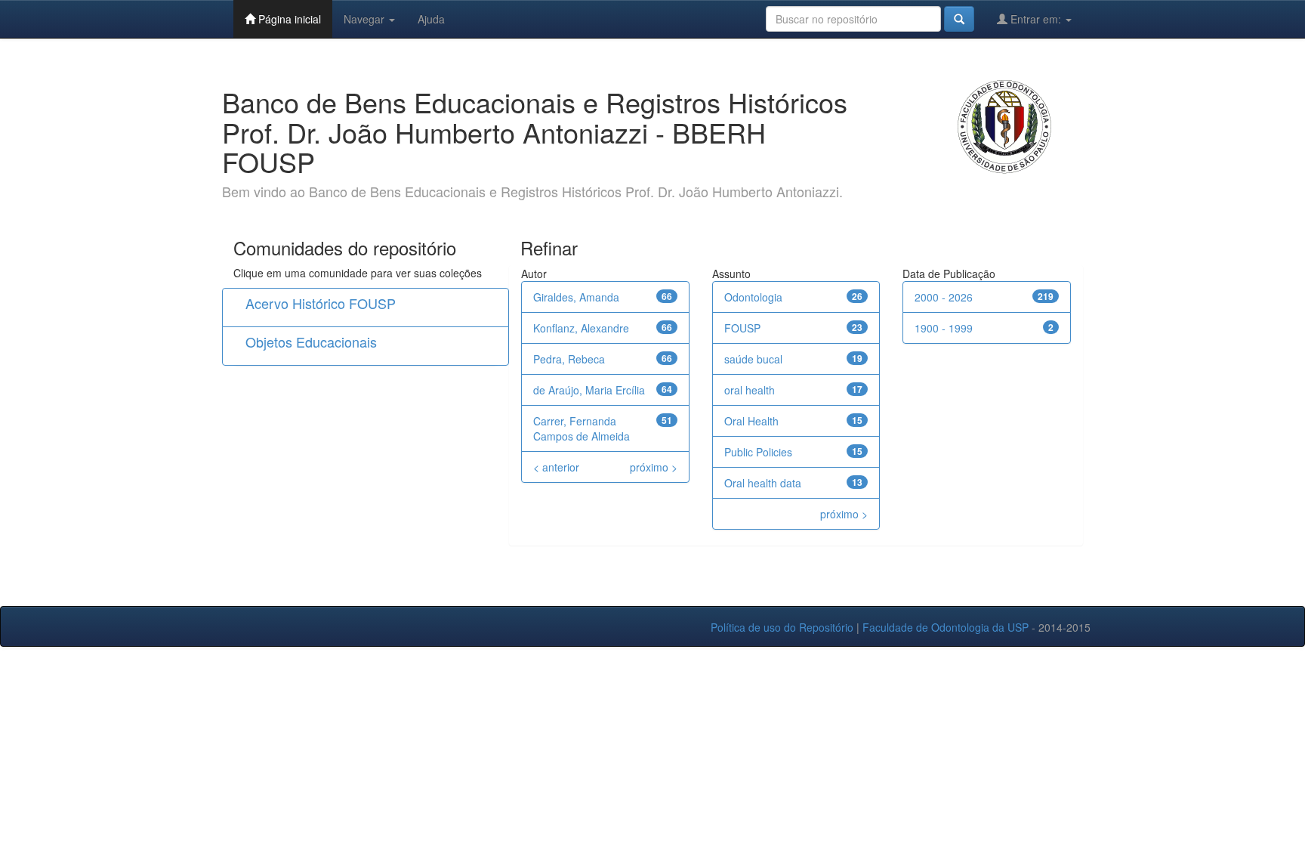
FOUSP (742, 327)
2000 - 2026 (944, 297)
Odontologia (753, 297)
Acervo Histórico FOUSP (320, 303)
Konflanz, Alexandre (581, 327)
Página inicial (288, 18)
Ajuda (431, 18)
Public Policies (758, 451)
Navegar (365, 18)
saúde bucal (753, 358)
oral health (749, 389)
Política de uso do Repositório (782, 627)
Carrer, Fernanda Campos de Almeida (581, 428)
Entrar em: (1035, 18)
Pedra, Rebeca (569, 358)
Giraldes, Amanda (576, 297)
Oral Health (751, 420)
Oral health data (762, 482)
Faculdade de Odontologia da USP (945, 627)
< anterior (556, 467)
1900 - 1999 (944, 327)
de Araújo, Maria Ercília (589, 389)
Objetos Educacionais (311, 341)
